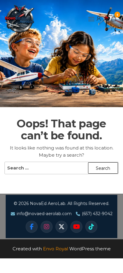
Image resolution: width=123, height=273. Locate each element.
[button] (91, 19)
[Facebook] (32, 227)
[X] (61, 227)
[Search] (106, 18)
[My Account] (99, 18)
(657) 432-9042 (97, 213)
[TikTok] (91, 227)
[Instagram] (47, 227)
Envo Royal (55, 249)
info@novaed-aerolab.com (44, 213)
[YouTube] (76, 227)
